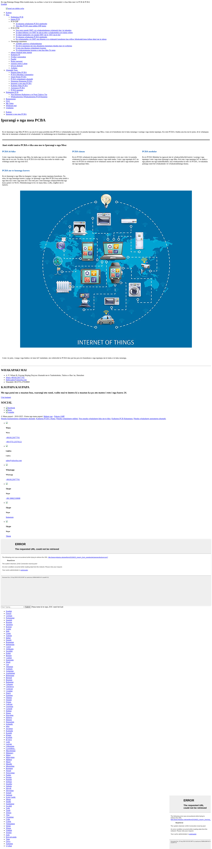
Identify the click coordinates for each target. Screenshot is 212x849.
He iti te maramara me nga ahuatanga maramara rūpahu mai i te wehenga (44, 46)
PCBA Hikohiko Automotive (22, 75)
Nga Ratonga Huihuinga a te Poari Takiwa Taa (29, 94)
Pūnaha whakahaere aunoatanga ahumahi (150, 419)
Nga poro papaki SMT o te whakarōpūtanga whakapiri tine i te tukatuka (43, 30)
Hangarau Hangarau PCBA (21, 81)
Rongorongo (11, 99)
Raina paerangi (16, 61)
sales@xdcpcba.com (14, 460)
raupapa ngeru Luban (19, 63)
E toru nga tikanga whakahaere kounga (31, 48)
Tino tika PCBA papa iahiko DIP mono (31, 26)
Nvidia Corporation (18, 57)
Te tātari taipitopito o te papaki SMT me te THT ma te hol (38, 35)
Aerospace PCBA (18, 88)
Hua (7, 15)
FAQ (8, 101)
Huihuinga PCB (17, 17)
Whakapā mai (11, 106)
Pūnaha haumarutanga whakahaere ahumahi (18, 419)
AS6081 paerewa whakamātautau (29, 44)
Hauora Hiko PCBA (19, 72)
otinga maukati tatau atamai (21, 52)
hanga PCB (15, 19)
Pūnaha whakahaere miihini (67, 419)
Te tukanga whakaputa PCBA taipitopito (31, 24)
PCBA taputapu (17, 90)
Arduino (14, 68)
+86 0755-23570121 (14, 442)
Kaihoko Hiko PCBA (19, 86)
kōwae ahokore (17, 66)
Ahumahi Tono (12, 70)
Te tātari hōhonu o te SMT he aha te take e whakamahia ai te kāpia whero (44, 32)
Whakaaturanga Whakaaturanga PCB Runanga (29, 97)
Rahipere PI (15, 55)
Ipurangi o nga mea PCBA (21, 83)
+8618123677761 (13, 437)
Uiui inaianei (6, 397)
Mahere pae (48, 416)
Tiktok (8, 536)
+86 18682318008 (13, 498)
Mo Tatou (9, 103)
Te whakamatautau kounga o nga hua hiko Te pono (35, 50)
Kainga (9, 13)
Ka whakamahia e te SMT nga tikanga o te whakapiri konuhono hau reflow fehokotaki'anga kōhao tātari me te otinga (61, 39)
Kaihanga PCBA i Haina (45, 419)
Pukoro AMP (59, 416)
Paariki (13, 59)
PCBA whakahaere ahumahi (22, 79)
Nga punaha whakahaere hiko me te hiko (95, 419)
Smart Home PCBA (18, 77)
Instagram (9, 517)
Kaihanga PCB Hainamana (122, 419)
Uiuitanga (9, 108)
